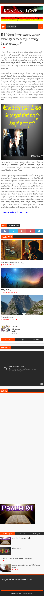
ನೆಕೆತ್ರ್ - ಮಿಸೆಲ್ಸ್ (5, 290)
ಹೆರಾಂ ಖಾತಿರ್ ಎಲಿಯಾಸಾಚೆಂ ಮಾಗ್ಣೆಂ (12, 262)
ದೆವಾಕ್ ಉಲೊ (16, 548)
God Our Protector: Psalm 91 (22, 538)
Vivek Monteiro (14, 225)
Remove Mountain (7, 317)
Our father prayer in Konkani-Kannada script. (16, 558)
